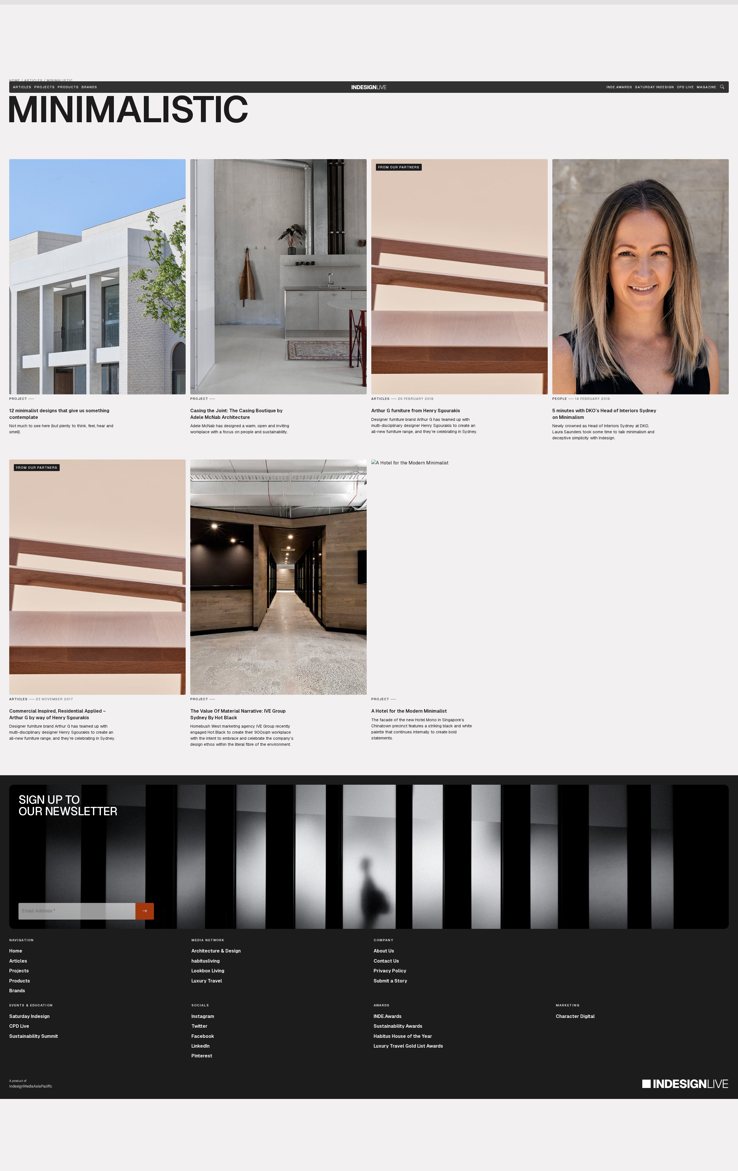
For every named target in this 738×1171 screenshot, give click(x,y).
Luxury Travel (206, 981)
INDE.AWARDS (619, 87)
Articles (22, 87)
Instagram (202, 1016)
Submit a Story (390, 981)
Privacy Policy (390, 971)
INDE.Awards (388, 1016)
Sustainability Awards (398, 1026)
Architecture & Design (216, 951)
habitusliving (205, 961)
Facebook (202, 1036)
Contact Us (386, 961)
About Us (384, 951)
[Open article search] (722, 87)
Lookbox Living (207, 971)
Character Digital (575, 1016)
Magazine (706, 87)
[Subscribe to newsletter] (144, 911)
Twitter (199, 1026)
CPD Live (19, 1026)
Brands (89, 87)
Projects (44, 87)
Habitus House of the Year (403, 1036)
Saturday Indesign (29, 1016)
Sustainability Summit (33, 1036)
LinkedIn (200, 1046)
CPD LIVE (685, 87)
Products (68, 87)
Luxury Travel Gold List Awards (408, 1046)
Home (15, 951)
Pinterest (201, 1056)
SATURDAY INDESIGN (654, 87)
